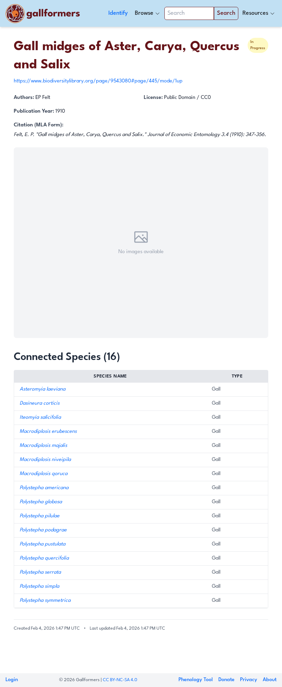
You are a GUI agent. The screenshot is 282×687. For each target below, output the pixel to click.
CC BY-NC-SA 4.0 (120, 680)
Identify (118, 13)
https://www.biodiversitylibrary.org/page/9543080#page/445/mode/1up (98, 81)
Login (12, 680)
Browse (144, 13)
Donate (226, 680)
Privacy (248, 680)
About (269, 680)
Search (226, 13)
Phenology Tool (195, 680)
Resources (255, 13)
